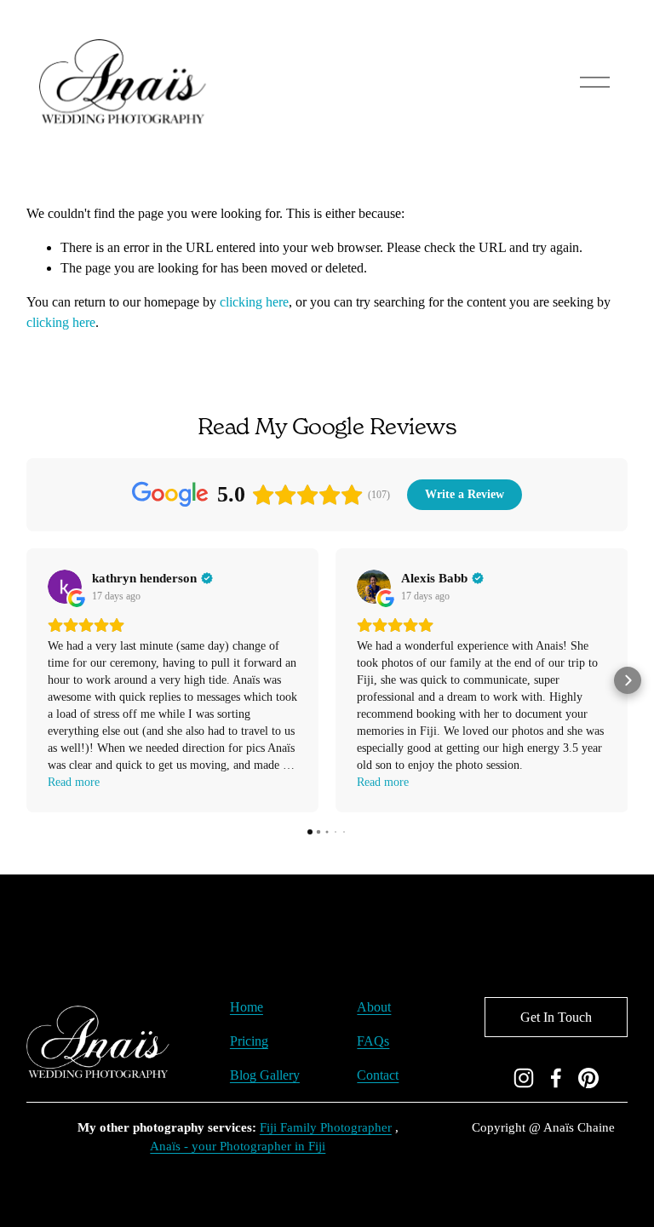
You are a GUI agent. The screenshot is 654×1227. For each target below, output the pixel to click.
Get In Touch (556, 1017)
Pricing (249, 1041)
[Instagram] (523, 1078)
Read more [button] (74, 782)
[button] (26, 680)
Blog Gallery (265, 1075)
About (374, 1007)
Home (246, 1007)
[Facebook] (556, 1078)
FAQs (373, 1041)
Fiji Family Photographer (326, 1127)
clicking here (254, 302)
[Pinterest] (588, 1078)
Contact (378, 1075)
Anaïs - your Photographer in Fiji (237, 1146)
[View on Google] (65, 587)
